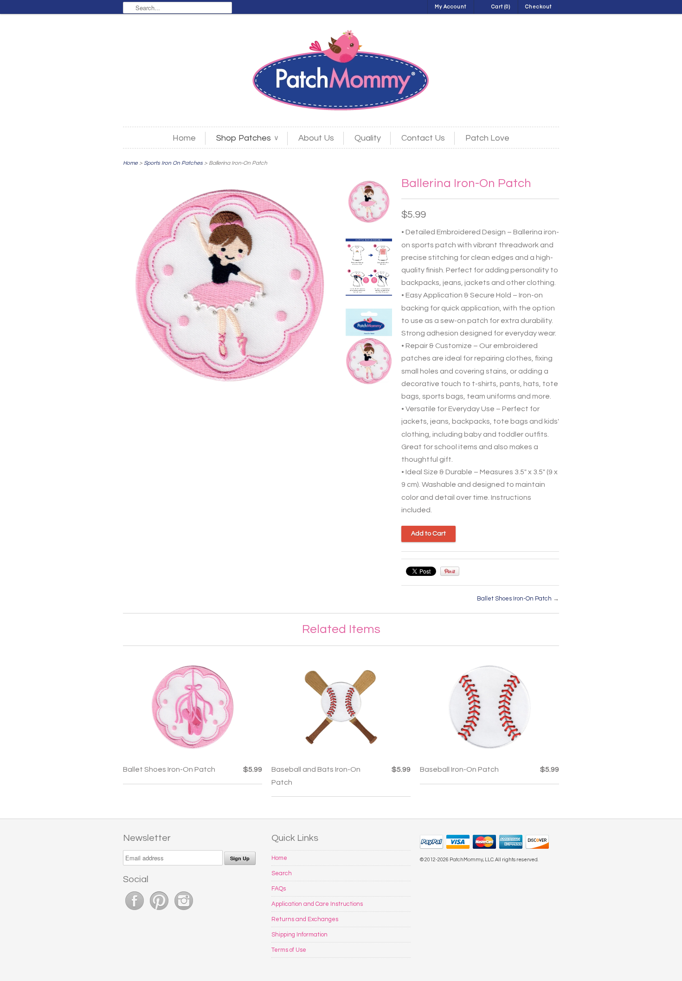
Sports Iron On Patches (173, 163)
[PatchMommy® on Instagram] (183, 910)
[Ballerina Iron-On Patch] (369, 269)
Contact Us (423, 138)
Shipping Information (299, 934)
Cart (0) (500, 6)
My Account (450, 6)
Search (281, 873)
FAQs (278, 888)
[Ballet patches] (369, 349)
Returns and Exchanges (304, 919)
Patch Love (487, 138)
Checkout (538, 6)
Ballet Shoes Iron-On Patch (514, 598)
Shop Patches (247, 138)
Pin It (449, 571)
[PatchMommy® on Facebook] (135, 910)
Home (184, 138)
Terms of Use (288, 950)
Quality (367, 138)
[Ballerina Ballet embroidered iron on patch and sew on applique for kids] (369, 204)
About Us (316, 138)
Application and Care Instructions (317, 904)
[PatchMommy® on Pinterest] (160, 910)
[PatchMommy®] (341, 71)
